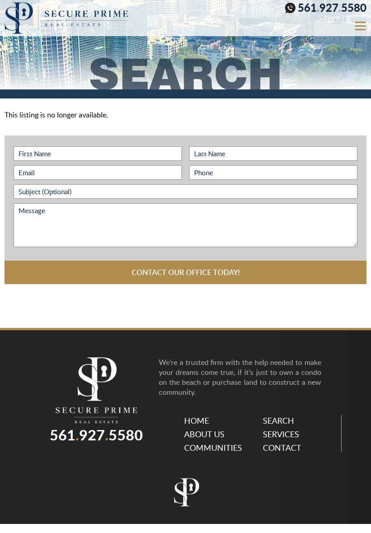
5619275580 (332, 8)
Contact (282, 447)
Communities (213, 447)
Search (278, 420)
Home (196, 420)
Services (281, 434)
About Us (204, 434)
